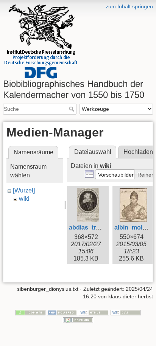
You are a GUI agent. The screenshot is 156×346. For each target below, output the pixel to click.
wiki (24, 198)
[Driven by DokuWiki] (78, 320)
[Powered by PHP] (62, 312)
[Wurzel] (24, 190)
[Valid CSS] (126, 312)
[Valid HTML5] (94, 312)
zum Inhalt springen (129, 6)
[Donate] (30, 312)
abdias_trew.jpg (91, 227)
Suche (72, 109)
